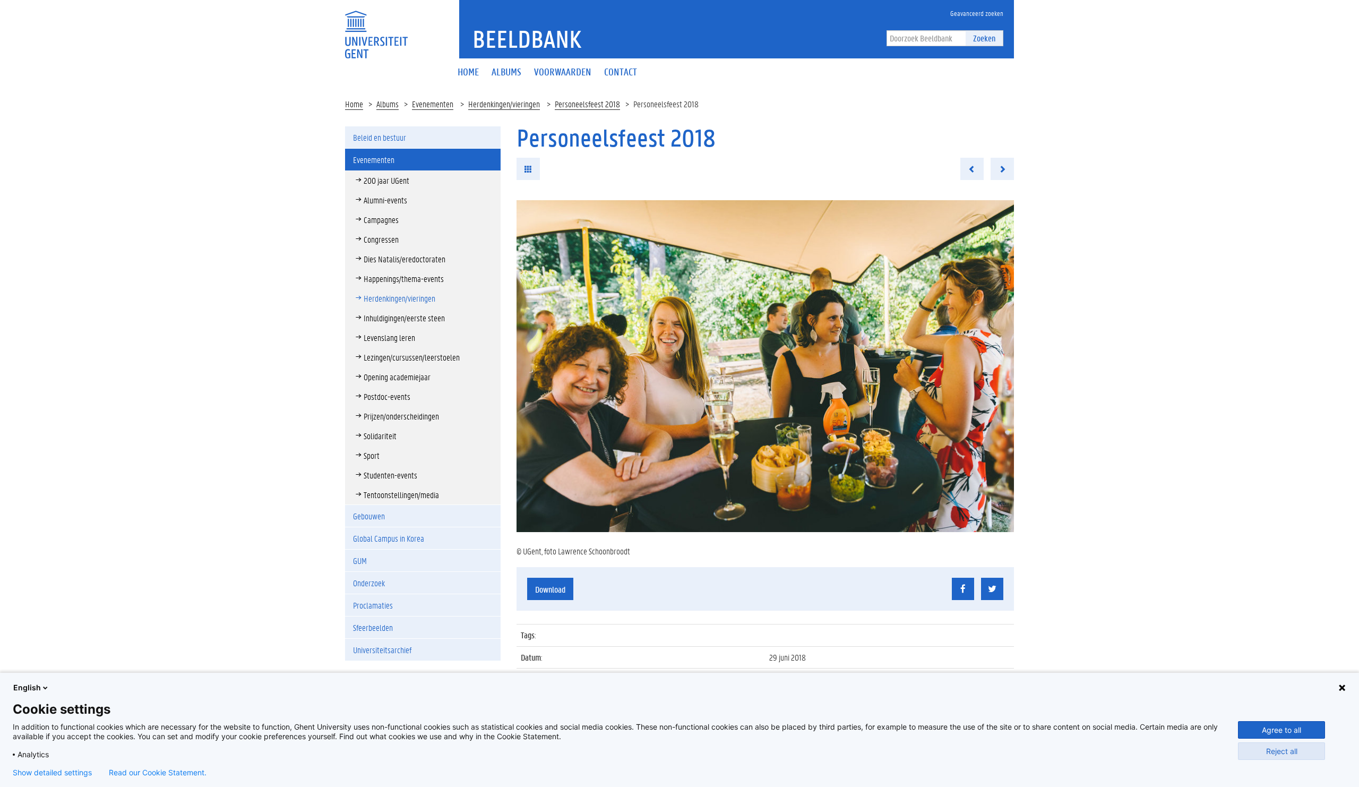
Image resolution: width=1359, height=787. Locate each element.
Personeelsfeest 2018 (587, 103)
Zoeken (984, 38)
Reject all (1281, 751)
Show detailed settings (52, 772)
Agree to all (1281, 729)
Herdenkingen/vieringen (504, 103)
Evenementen (432, 103)
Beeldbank (526, 38)
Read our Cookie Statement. (158, 772)
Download (550, 589)
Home (354, 103)
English (27, 687)
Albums (387, 103)
